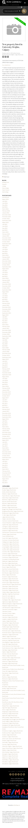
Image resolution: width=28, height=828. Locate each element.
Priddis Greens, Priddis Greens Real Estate (13, 669)
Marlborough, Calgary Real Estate (10, 626)
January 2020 (5, 351)
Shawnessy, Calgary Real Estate (10, 713)
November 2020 (6, 332)
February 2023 (6, 280)
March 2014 (5, 469)
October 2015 (6, 436)
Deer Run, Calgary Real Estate (10, 563)
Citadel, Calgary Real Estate (9, 534)
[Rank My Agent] (18, 774)
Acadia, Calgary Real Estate (9, 490)
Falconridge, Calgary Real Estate (10, 580)
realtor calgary (6, 675)
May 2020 (4, 343)
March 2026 (5, 209)
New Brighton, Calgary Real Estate (11, 642)
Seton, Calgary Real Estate (9, 709)
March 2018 (5, 386)
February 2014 (6, 471)
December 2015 (6, 432)
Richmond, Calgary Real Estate (10, 679)
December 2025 (6, 214)
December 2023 (6, 261)
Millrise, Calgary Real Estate (9, 636)
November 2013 (6, 473)
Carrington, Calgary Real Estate (10, 526)
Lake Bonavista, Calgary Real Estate (11, 607)
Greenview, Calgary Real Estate (10, 590)
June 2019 (5, 363)
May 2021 (4, 320)
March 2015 (5, 448)
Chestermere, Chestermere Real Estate (12, 532)
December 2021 (6, 307)
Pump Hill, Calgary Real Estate (9, 671)
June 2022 (5, 295)
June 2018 (5, 380)
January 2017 (5, 411)
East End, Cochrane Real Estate (10, 569)
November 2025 (6, 216)
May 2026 (4, 205)
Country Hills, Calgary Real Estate (10, 549)
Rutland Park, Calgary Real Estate (10, 706)
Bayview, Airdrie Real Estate (9, 501)
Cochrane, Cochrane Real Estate (10, 540)
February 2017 (6, 409)
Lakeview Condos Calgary (8, 613)
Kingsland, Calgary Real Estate (9, 605)
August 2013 (5, 478)
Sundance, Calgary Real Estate (10, 736)
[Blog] (24, 774)
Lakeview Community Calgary (9, 609)
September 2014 (6, 457)
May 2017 (4, 403)
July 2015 (4, 442)
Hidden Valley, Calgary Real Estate (11, 592)
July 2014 (4, 461)
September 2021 (6, 313)
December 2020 (6, 330)
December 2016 (6, 413)
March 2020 (5, 347)
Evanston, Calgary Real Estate (9, 576)
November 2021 (6, 309)
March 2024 (5, 255)
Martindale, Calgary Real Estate (10, 628)
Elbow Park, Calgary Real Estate (10, 571)
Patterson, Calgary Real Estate (10, 661)
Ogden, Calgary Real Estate (9, 652)
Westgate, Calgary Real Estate (10, 754)
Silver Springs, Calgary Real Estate (10, 717)
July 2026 (4, 201)
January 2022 (5, 305)
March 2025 (5, 232)
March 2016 (5, 426)
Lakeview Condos (6, 611)
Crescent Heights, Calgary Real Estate (12, 555)
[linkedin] (16, 774)
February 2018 (6, 388)
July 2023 (4, 270)
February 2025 (6, 234)
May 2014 (4, 465)
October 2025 (6, 218)
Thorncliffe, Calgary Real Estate (10, 742)
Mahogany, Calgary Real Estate (10, 625)
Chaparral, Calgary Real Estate (10, 530)
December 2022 (6, 284)
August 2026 (5, 199)
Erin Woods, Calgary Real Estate (10, 573)
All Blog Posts (5, 182)
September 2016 (6, 417)
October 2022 (6, 288)
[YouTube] (21, 774)
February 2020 (6, 349)
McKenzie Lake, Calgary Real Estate (11, 630)
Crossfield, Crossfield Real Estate (10, 559)
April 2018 (4, 384)
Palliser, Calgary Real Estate (9, 655)
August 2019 (5, 359)
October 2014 (6, 455)
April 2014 (4, 467)
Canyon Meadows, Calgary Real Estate (12, 522)
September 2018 (6, 374)
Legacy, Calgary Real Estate (9, 621)
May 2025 (4, 228)
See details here (6, 65)
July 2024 (4, 247)
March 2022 (5, 301)
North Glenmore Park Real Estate (10, 646)
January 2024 (5, 259)
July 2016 (4, 421)
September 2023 (6, 266)
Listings (4, 186)
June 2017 (5, 401)
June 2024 (5, 249)
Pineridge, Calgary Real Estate (9, 663)
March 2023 (5, 278)
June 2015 (5, 444)
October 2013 (6, 475)
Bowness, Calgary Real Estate (9, 507)
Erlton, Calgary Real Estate (9, 574)
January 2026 (5, 212)
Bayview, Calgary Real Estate (9, 503)
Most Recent (5, 197)
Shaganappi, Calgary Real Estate (10, 711)
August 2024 (5, 245)
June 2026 (5, 203)
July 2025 (4, 224)
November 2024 (6, 239)
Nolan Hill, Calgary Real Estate (10, 644)
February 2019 (6, 369)
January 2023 (5, 282)
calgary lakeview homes (8, 517)
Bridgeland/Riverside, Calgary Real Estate (12, 511)
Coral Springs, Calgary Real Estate (10, 546)
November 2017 (6, 394)
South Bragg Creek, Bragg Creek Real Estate (13, 719)
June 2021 (5, 318)
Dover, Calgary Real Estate (9, 567)
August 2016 (5, 419)
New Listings (5, 188)
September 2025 (6, 220)
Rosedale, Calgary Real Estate (9, 686)
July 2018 (4, 378)
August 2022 (5, 291)
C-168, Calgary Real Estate (9, 515)
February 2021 (6, 326)
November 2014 (6, 453)
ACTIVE (19, 7)
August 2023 (5, 268)
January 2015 (5, 450)
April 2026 (4, 207)
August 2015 (5, 440)
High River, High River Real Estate (10, 594)
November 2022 (6, 286)
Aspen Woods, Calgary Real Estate (11, 495)
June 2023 (5, 272)
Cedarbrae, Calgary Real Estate (10, 528)
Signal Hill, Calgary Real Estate (9, 715)
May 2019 (4, 365)
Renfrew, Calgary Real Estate (9, 677)
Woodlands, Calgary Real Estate (10, 763)
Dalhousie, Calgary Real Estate (10, 561)
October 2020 (6, 334)
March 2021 (5, 324)
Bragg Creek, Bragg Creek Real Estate (12, 509)
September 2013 (6, 476)
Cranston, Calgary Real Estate (9, 553)
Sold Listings (5, 192)
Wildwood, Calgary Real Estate (10, 758)
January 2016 (5, 430)
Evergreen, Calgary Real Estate (10, 578)
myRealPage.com (16, 805)
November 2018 (6, 372)
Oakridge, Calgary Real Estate (9, 650)
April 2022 (4, 299)
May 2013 (4, 482)
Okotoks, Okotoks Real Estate (10, 654)
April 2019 (4, 367)
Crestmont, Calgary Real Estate (10, 557)
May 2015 (4, 446)
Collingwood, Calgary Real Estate (10, 542)
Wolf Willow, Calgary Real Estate (10, 759)
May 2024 (4, 251)
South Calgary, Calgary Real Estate (11, 721)
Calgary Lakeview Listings (8, 519)
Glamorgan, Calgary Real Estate (10, 586)
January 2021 (5, 328)
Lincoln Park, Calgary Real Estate (10, 623)
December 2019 (6, 353)
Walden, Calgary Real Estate (9, 750)
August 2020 (5, 338)
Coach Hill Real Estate (8, 536)
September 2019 (6, 357)
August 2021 (5, 315)
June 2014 (5, 463)
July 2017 (4, 399)
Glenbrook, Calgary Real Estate (10, 588)
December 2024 (6, 238)
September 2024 (6, 243)
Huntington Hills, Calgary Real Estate (11, 600)
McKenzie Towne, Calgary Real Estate (11, 632)
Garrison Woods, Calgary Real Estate (11, 584)
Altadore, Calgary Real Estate (9, 493)
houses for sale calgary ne (8, 596)
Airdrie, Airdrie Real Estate (9, 492)
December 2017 (6, 392)
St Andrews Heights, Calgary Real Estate (12, 731)
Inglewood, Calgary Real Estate (10, 601)
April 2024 (4, 253)
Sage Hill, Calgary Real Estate (9, 707)
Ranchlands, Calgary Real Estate (10, 673)
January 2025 (5, 236)
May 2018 (4, 382)
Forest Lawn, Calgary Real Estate (10, 582)
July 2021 (4, 317)
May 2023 (4, 274)
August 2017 (5, 397)
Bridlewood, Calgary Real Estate (10, 513)
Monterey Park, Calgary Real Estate (11, 638)
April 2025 (4, 230)
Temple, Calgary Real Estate (9, 740)
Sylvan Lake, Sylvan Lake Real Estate (11, 738)
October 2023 (6, 265)
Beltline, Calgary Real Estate (9, 505)
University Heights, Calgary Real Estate (14, 54)
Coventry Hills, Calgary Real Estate (11, 551)
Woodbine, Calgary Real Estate (10, 761)
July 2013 (4, 480)
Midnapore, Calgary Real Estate (10, 634)
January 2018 (5, 390)
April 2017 (4, 405)
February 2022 (6, 303)
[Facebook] (10, 774)
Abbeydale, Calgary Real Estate (10, 488)
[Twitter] (13, 774)
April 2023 (4, 276)
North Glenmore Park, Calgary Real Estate (13, 648)
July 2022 (4, 293)
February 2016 (6, 428)
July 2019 (4, 361)
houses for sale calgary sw (8, 598)
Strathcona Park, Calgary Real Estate (11, 732)
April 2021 (4, 322)
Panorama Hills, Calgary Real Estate (11, 657)
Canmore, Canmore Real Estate (10, 521)
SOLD (25, 7)
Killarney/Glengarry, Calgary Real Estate (12, 603)
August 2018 (5, 376)
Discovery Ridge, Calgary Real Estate (11, 565)
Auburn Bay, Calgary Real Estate (10, 497)
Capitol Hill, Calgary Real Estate (10, 524)
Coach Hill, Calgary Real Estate (10, 538)
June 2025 (5, 226)
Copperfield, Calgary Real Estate (10, 544)
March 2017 (5, 407)
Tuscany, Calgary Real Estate (9, 744)
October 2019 (6, 355)
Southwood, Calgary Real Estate (10, 723)
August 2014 (5, 459)
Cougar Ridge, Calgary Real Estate (10, 547)
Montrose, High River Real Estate (10, 640)
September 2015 (6, 438)
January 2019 (5, 371)
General (4, 184)
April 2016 (4, 424)
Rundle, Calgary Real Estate (9, 688)
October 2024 (6, 241)
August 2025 (5, 222)
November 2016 (6, 415)
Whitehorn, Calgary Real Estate (10, 756)
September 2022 (6, 290)
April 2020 (4, 345)
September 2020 (6, 336)
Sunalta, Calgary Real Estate (9, 734)
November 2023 (6, 263)
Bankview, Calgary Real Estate (10, 499)
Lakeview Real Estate (7, 615)
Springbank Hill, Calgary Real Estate (11, 725)
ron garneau (5, 684)
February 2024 (6, 257)
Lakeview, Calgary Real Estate (10, 617)
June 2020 (5, 342)
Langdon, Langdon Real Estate (9, 619)
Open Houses (5, 190)
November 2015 (6, 434)
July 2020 (4, 340)
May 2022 (4, 297)
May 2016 (4, 423)
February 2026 (6, 211)
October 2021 (6, 311)
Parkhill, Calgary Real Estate (9, 659)
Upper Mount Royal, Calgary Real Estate (12, 748)
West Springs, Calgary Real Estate (10, 752)
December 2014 (6, 451)
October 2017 (6, 396)
